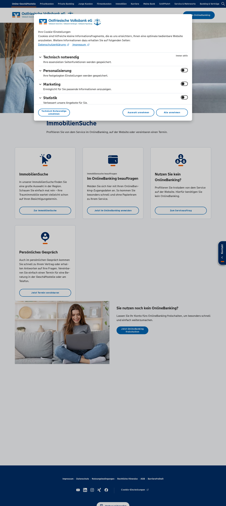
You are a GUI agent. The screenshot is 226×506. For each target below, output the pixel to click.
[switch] (184, 70)
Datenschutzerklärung (52, 44)
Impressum (79, 44)
